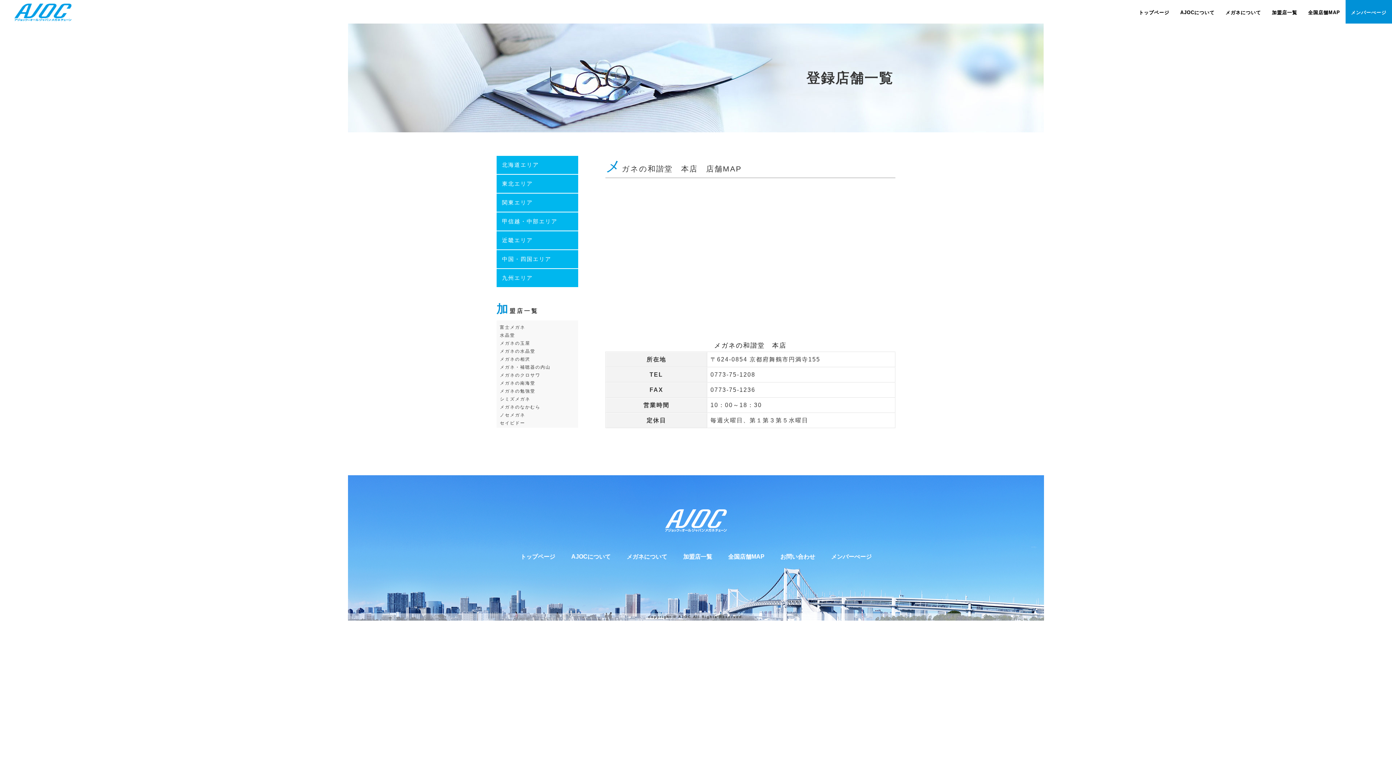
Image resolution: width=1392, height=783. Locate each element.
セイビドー (512, 423)
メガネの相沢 (515, 359)
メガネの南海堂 (517, 383)
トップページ (538, 557)
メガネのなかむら (520, 407)
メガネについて (647, 557)
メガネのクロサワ (520, 375)
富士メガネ (512, 327)
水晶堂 (507, 335)
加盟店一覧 (697, 557)
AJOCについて (591, 557)
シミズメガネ (515, 399)
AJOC (684, 617)
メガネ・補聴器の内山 (525, 367)
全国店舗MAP (746, 557)
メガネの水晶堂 (517, 351)
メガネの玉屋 (515, 343)
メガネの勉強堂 (517, 391)
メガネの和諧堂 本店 (750, 345)
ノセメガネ (512, 415)
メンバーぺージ (851, 557)
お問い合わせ (797, 557)
